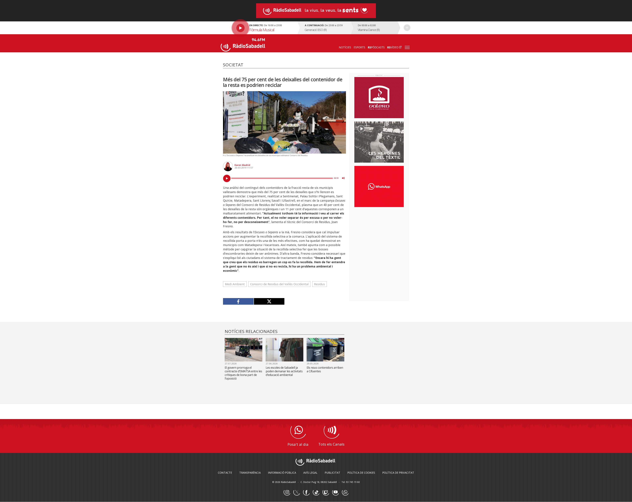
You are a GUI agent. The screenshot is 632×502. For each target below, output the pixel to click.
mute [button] (343, 178)
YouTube (335, 492)
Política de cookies (361, 473)
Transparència (250, 473)
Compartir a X (269, 301)
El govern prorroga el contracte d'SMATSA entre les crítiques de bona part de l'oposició (243, 373)
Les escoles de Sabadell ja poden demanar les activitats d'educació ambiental (284, 371)
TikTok (316, 492)
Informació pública (282, 473)
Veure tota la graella (407, 27)
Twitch (325, 492)
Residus (319, 284)
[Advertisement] (379, 230)
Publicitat (332, 473)
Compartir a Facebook (238, 301)
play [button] (227, 178)
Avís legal (310, 473)
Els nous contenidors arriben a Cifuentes (325, 369)
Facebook (306, 492)
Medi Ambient (235, 284)
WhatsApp (345, 492)
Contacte (225, 473)
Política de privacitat (398, 473)
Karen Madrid (242, 165)
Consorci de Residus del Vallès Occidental (279, 284)
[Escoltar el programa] (258, 27)
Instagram (287, 492)
